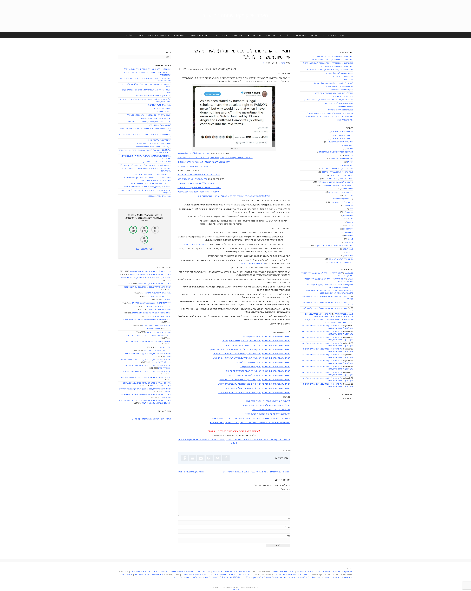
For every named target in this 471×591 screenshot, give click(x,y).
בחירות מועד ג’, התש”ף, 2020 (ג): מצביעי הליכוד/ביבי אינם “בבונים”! (147, 187)
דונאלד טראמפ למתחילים (279, 362)
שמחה (206, 439)
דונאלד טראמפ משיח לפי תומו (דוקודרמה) (339, 103)
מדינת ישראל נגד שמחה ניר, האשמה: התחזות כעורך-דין (334, 246)
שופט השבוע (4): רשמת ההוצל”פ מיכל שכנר (155, 118)
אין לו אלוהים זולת (248, 362)
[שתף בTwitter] (217, 458)
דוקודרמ (247, 405)
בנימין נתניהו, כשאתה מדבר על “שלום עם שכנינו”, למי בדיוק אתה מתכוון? (328, 63)
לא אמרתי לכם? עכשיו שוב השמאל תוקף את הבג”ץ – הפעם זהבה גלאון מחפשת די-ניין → (255, 472)
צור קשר (141, 35)
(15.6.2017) (230, 158)
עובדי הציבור (348, 205)
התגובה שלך (284, 489)
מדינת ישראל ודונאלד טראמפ (278, 414)
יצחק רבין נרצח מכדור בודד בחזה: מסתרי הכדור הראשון (151, 174)
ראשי (342, 35)
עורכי (235, 439)
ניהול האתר (235, 589)
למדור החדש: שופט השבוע (283, 572)
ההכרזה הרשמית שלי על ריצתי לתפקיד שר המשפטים (309, 577)
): (255, 375)
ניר (202, 439)
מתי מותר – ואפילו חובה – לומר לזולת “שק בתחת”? (266, 577)
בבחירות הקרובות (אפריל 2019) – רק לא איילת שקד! (152, 143)
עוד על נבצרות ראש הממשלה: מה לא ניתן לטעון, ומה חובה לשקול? (330, 113)
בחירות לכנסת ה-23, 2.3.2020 (342, 139)
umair (350, 279)
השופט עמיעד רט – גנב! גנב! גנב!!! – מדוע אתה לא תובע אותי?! (148, 115)
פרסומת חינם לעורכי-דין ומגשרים (342, 175)
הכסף (238, 362)
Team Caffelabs (346, 291)
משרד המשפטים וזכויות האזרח (190, 166)
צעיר (222, 158)
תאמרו (284, 439)
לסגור (248, 439)
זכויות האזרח (348, 219)
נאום (253, 393)
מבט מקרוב (263, 362)
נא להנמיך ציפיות (258, 414)
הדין (230, 439)
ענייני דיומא (349, 236)
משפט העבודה (348, 249)
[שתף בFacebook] (225, 458)
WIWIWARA (348, 320)
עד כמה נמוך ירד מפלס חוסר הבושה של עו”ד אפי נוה (152, 96)
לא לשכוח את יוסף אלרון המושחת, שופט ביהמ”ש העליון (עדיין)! (149, 122)
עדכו (248, 414)
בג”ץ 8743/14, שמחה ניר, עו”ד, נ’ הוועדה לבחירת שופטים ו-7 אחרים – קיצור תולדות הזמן (209, 577)
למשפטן (350, 222)
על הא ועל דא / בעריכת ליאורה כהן (341, 259)
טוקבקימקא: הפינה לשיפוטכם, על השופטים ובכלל (336, 152)
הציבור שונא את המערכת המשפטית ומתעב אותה (231, 572)
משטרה (350, 239)
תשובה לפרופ (244, 393)
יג (257, 393)
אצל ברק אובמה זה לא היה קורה (242, 375)
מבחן (278, 439)
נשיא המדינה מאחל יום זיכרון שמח (240, 388)
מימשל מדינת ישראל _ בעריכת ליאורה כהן (339, 179)
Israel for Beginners (341, 199)
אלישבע (255, 439)
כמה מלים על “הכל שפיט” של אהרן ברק (156, 162)
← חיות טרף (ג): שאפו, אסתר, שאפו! (192, 472)
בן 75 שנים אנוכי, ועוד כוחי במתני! (195, 574)
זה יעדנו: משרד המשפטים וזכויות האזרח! (292, 574)
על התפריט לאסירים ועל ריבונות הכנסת (156, 351)
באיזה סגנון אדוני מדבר (345, 165)
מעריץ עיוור (223, 393)
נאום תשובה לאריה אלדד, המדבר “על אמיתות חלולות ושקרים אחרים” (329, 117)
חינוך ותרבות (348, 256)
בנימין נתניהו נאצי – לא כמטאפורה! (341, 90)
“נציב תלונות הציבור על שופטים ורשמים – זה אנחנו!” (231, 574)
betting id (349, 273)
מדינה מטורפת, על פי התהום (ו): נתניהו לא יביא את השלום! (332, 60)
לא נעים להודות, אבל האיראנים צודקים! (339, 86)
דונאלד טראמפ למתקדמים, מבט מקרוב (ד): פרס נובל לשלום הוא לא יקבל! (145, 371)
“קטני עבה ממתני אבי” (162, 112)
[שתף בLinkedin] (192, 458)
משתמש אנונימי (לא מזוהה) (343, 314)
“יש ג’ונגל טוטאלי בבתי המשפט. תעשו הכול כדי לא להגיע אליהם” (184, 572)
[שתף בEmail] (200, 458)
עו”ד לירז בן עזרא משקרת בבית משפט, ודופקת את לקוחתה (150, 183)
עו (192, 158)
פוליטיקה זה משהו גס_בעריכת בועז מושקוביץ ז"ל (336, 185)
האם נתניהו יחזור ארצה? (162, 108)
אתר (288, 536)
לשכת (239, 439)
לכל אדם (350, 226)
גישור (351, 209)
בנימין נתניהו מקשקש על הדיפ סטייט (340, 110)
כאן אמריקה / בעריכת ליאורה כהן (342, 202)
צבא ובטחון (349, 242)
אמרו (266, 439)
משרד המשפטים (347, 145)
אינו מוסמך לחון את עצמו (194, 244)
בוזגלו (273, 439)
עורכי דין (350, 162)
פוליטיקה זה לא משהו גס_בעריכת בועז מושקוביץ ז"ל (335, 182)
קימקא (234, 443)
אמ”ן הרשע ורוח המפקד (345, 120)
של (215, 439)
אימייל (288, 527)
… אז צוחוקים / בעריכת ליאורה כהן (341, 262)
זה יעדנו (207, 166)
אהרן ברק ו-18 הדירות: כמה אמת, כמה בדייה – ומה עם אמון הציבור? (147, 69)
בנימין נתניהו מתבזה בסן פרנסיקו (159, 196)
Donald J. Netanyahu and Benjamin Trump (151, 419)
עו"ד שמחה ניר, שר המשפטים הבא (341, 142)
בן (251, 158)
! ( (250, 414)
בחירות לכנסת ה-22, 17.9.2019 (341, 135)
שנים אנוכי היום (241, 158)
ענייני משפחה (348, 216)
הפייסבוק (220, 439)
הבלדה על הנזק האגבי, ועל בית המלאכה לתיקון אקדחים (334, 93)
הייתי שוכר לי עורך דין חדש (253, 263)
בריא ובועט (214, 158)
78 (249, 158)
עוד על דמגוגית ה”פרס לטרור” (342, 76)
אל (289, 439)
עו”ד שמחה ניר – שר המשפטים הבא (149, 574)
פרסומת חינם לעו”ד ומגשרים (158, 35)
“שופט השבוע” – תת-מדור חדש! (159, 125)
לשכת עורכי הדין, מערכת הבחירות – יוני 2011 (337, 169)
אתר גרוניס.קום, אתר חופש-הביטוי (144, 572)
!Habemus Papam (345, 107)
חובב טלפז (233, 393)
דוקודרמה (314, 35)
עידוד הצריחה (348, 229)
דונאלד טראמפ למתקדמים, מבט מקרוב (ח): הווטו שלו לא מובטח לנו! (330, 70)
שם (289, 518)
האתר (183, 439)
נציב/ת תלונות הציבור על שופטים (341, 159)
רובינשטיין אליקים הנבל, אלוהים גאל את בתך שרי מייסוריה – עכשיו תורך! (324, 572)
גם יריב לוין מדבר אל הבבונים (343, 96)
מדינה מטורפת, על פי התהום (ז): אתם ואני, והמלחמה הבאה (332, 56)
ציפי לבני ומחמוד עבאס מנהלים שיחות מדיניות (271, 405)
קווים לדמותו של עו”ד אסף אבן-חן (159, 140)
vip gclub (349, 285)
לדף (226, 439)
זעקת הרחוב (348, 232)
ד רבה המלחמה (184, 158)
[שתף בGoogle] (209, 458)
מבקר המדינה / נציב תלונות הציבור (341, 192)
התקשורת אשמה (347, 189)
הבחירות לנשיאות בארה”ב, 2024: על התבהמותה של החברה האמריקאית (145, 377)
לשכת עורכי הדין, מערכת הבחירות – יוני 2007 (337, 172)
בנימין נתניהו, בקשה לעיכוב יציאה (159, 105)
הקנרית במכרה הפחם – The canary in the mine (152, 147)
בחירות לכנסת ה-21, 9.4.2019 (342, 132)
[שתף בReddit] (184, 458)
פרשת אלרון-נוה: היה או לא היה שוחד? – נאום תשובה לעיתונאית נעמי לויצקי (144, 165)
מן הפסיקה (349, 252)
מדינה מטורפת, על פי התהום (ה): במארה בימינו (337, 66)
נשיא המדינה (348, 195)
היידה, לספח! (348, 80)
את (244, 439)
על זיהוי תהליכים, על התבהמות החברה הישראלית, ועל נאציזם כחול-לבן (328, 100)
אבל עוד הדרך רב (201, 158)
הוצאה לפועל (348, 212)
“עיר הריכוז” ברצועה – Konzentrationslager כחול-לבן (333, 83)
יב (257, 388)
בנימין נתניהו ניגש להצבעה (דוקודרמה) (339, 73)
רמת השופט (349, 155)
